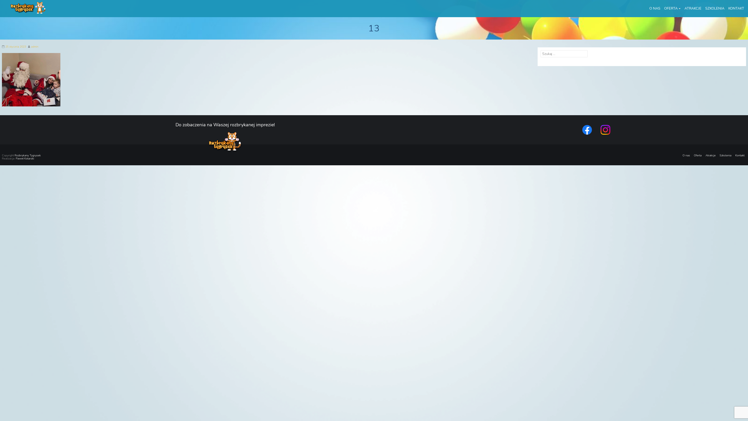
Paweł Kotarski (25, 158)
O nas (654, 8)
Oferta (671, 8)
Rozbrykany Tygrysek (28, 155)
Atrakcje (692, 8)
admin (34, 47)
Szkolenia (714, 8)
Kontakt (736, 8)
